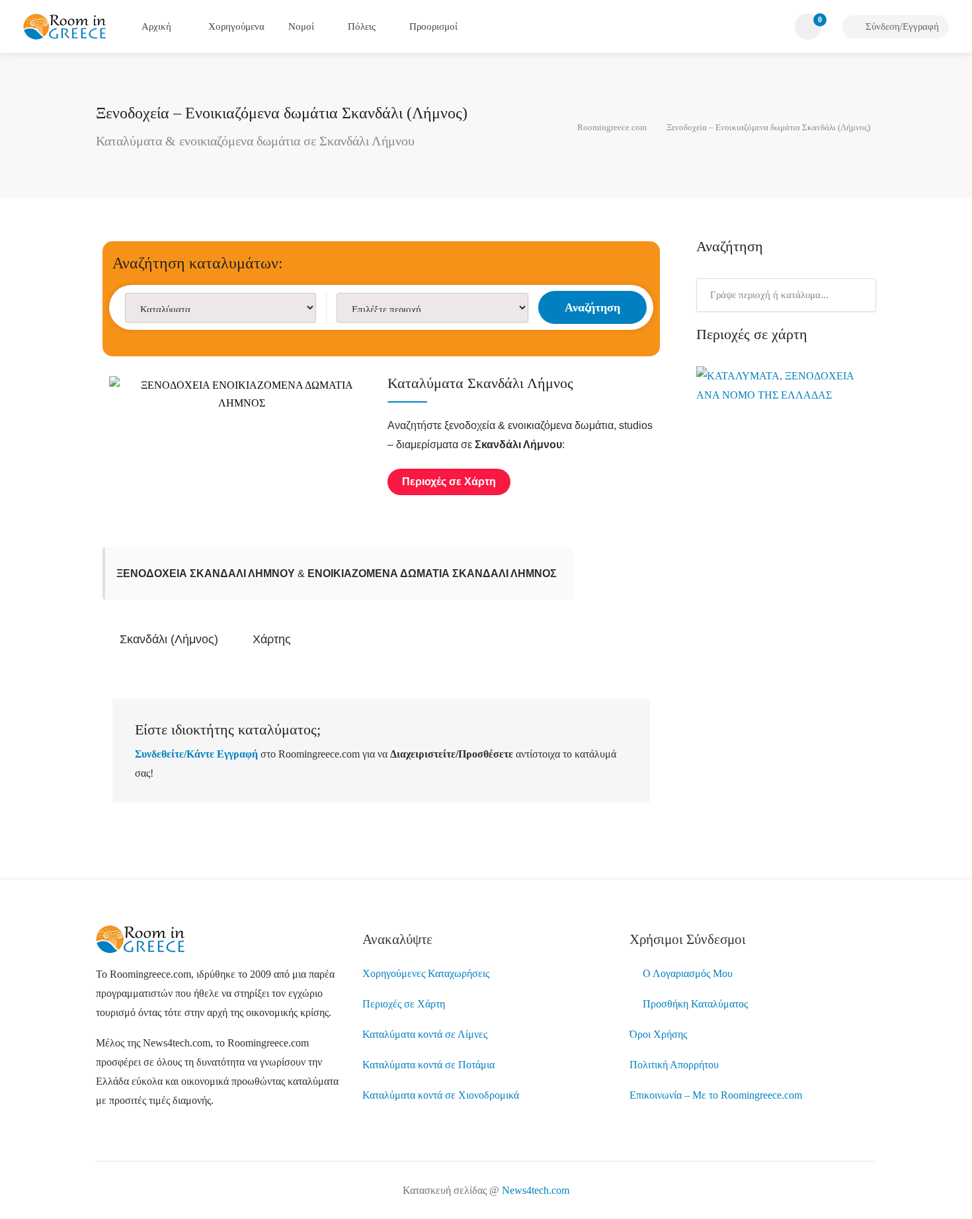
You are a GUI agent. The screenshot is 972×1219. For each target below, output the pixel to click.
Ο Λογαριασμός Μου (685, 973)
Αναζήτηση (592, 307)
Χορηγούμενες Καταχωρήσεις (425, 973)
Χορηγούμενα (235, 26)
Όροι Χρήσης (658, 1034)
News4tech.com (535, 1190)
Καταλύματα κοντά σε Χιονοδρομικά (440, 1095)
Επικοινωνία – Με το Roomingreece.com (715, 1095)
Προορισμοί (433, 26)
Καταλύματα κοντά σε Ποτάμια (428, 1064)
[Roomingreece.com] (64, 25)
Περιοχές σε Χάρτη (403, 1003)
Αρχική (156, 26)
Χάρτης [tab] (272, 639)
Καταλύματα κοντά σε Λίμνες (424, 1034)
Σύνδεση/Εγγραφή (901, 26)
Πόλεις (362, 26)
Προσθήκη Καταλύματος (692, 1003)
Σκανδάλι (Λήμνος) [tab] (169, 639)
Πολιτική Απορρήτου (674, 1064)
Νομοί (301, 26)
